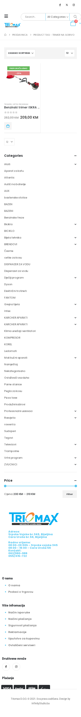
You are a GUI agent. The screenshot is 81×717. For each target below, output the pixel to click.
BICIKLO (9, 231)
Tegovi (8, 438)
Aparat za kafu (14, 171)
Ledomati (10, 351)
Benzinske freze (14, 218)
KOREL (8, 344)
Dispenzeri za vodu (16, 271)
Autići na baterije (15, 184)
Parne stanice (13, 384)
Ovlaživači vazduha (16, 378)
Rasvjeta (9, 418)
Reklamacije (17, 632)
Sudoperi (10, 431)
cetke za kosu (13, 258)
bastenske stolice (15, 198)
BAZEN (8, 204)
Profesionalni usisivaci (18, 411)
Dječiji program (13, 278)
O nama (14, 585)
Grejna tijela (12, 304)
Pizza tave (10, 398)
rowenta (9, 424)
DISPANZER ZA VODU (17, 264)
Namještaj (11, 364)
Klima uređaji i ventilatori (20, 331)
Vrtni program (20, 104)
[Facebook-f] (6, 667)
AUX (7, 191)
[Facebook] (60, 5)
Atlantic (9, 178)
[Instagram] (74, 5)
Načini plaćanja (20, 619)
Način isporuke (19, 612)
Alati (7, 164)
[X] (67, 5)
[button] (7, 16)
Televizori (10, 444)
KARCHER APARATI (15, 318)
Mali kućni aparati (15, 358)
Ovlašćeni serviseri (21, 645)
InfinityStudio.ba (40, 703)
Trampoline (11, 451)
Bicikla (8, 224)
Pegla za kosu (13, 391)
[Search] (75, 16)
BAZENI (8, 211)
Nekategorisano (14, 371)
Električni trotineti (15, 291)
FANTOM (10, 298)
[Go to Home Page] (5, 34)
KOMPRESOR (12, 338)
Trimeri (8, 104)
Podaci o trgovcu (20, 592)
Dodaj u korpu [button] (8, 126)
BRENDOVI (10, 244)
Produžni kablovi (14, 404)
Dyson (8, 284)
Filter (69, 494)
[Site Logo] (12, 24)
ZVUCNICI (10, 464)
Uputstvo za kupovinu (24, 638)
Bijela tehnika (12, 238)
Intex (7, 311)
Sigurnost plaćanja (22, 625)
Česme (8, 251)
